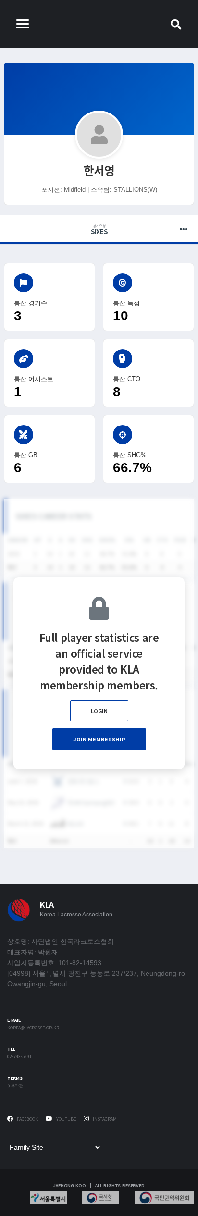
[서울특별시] (48, 1197)
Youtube (65, 1119)
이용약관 (15, 1086)
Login (99, 711)
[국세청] (100, 1197)
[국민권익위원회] (164, 1197)
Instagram (104, 1119)
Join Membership (99, 739)
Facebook (26, 1119)
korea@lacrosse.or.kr (33, 1028)
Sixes (99, 230)
